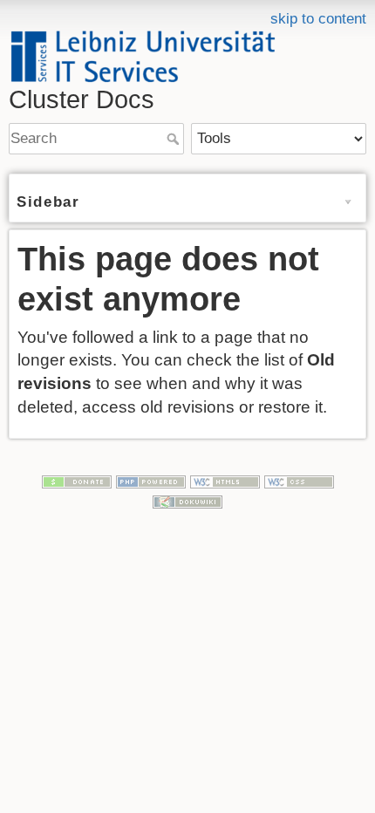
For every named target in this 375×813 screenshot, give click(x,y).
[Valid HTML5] (225, 481)
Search (175, 139)
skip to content (318, 18)
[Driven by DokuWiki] (187, 501)
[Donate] (77, 481)
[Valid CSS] (299, 481)
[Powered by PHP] (151, 481)
